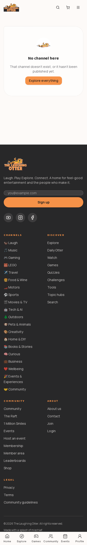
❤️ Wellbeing (13, 369)
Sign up (44, 202)
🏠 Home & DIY (15, 339)
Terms (9, 495)
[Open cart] (68, 7)
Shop (8, 468)
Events (9, 431)
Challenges (56, 280)
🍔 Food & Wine (15, 280)
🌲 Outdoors (13, 317)
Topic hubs (55, 294)
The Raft (10, 416)
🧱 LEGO (10, 265)
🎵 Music (10, 250)
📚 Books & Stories (18, 346)
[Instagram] (20, 217)
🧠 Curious (12, 354)
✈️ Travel (11, 272)
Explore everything (43, 80)
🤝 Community (15, 389)
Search (52, 302)
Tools (51, 287)
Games (52, 265)
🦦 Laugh (11, 243)
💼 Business (13, 361)
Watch (52, 257)
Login (51, 431)
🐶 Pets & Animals (17, 324)
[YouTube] (8, 217)
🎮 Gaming (12, 257)
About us (54, 408)
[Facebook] (32, 217)
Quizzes (53, 272)
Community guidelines (21, 502)
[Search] (58, 7)
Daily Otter (55, 250)
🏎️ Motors (12, 287)
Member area (14, 453)
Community (12, 408)
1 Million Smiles (15, 423)
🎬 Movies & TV (15, 302)
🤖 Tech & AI (13, 309)
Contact (53, 416)
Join (50, 423)
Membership (13, 446)
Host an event (15, 438)
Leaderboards (15, 460)
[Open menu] (78, 7)
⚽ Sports (11, 294)
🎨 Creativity (13, 332)
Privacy (9, 487)
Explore (53, 243)
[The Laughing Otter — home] (11, 7)
